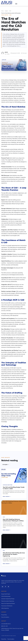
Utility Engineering (5, 608)
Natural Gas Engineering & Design (8, 603)
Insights (6, 11)
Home (2, 11)
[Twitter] (8, 586)
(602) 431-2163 (4, 626)
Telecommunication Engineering (7, 601)
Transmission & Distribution (6, 605)
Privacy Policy (4, 614)
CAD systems (19, 291)
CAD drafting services (19, 102)
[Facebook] (5, 586)
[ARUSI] (6, 3)
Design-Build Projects (5, 594)
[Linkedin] (2, 586)
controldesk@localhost (6, 623)
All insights (5, 464)
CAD (10, 11)
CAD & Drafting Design (5, 596)
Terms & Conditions (5, 617)
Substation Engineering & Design (7, 598)
